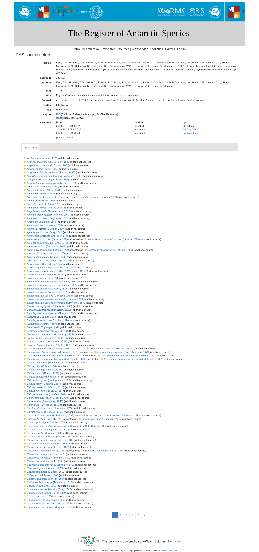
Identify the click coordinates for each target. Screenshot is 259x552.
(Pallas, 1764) (42, 366)
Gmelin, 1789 (44, 207)
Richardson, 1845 (44, 264)
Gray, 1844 (44, 232)
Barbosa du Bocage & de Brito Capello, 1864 (67, 426)
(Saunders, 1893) (50, 415)
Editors (170, 49)
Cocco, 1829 (50, 260)
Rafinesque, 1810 (43, 404)
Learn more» (174, 541)
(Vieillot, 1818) (105, 450)
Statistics (156, 49)
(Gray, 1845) (49, 489)
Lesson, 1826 (48, 447)
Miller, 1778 (48, 235)
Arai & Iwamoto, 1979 (52, 352)
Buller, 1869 (41, 200)
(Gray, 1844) (44, 190)
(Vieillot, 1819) (45, 387)
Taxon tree (108, 49)
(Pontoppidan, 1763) (49, 380)
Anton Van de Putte (169, 551)
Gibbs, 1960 (47, 165)
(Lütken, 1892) (50, 436)
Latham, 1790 (48, 249)
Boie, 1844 (41, 221)
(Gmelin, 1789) (46, 422)
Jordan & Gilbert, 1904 (54, 355)
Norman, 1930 (42, 158)
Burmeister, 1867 (51, 285)
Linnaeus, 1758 (42, 186)
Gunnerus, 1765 (45, 499)
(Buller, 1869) (47, 492)
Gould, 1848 (45, 461)
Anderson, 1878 (47, 292)
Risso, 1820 (42, 168)
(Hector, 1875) (49, 503)
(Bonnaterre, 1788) (45, 337)
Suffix (47, 105)
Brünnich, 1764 (45, 418)
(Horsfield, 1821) (47, 362)
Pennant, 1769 (48, 214)
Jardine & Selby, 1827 (51, 440)
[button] (25, 158)
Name (47, 62)
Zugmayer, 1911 (47, 218)
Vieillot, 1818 (46, 450)
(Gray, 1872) (47, 242)
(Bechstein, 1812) (49, 309)
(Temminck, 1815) (50, 482)
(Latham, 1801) (46, 471)
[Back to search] (65, 137)
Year (48, 90)
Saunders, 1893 (116, 415)
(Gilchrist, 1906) (48, 179)
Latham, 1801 (44, 204)
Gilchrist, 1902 (49, 267)
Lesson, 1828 (47, 288)
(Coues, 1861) (43, 373)
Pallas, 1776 (46, 454)
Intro (76, 49)
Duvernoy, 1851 (45, 330)
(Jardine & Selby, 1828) (49, 345)
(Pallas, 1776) (44, 390)
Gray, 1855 (41, 485)
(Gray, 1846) (45, 401)
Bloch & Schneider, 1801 (51, 464)
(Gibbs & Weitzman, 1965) (56, 271)
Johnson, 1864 (42, 475)
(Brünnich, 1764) (101, 418)
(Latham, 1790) (110, 249)
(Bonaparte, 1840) (46, 246)
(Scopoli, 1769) (48, 397)
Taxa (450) (31, 147)
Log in (181, 49)
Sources (124, 49)
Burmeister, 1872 (56, 302)
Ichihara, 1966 (55, 299)
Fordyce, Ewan (191, 133)
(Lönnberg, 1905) (50, 334)
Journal (46, 100)
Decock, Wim (190, 129)
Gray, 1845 (41, 193)
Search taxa (90, 49)
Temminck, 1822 (49, 457)
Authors (46, 82)
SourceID (45, 77)
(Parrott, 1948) (51, 172)
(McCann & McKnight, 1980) (56, 359)
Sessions (45, 122)
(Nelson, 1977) (51, 183)
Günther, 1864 (44, 433)
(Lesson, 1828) (48, 239)
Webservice (140, 49)
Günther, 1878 (41, 316)
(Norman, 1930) (51, 313)
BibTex (60, 117)
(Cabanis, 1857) (44, 383)
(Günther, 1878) (46, 228)
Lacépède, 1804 (44, 278)
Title (48, 95)
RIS (58, 114)
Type (48, 109)
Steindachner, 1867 (48, 211)
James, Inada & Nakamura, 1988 (54, 175)
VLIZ (125, 551)
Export (47, 114)
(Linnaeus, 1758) (98, 197)
